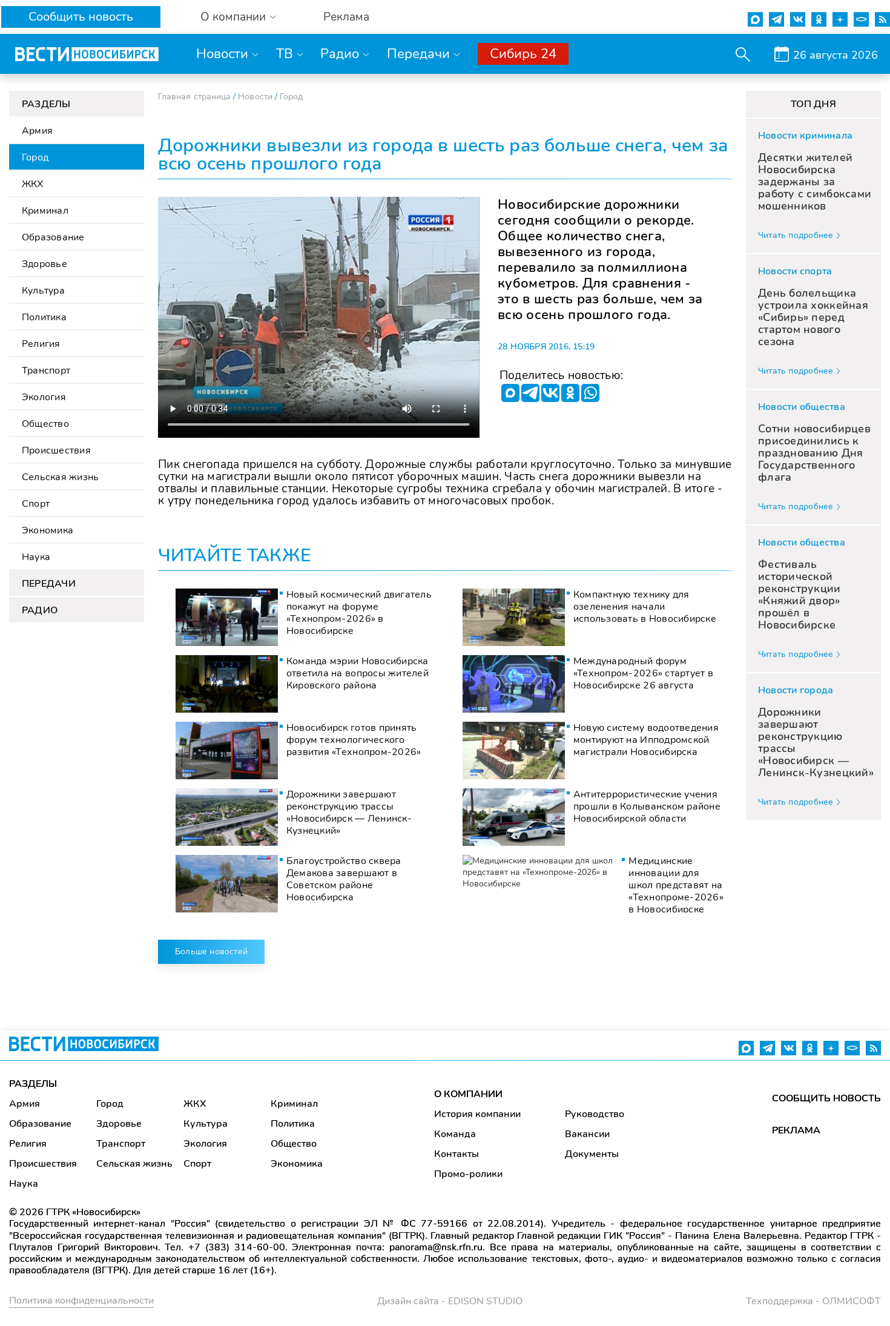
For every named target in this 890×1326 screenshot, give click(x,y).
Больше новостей (211, 951)
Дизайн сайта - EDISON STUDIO (449, 1301)
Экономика (47, 530)
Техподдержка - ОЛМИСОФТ (813, 1301)
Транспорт (46, 370)
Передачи (418, 54)
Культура (43, 290)
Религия (41, 344)
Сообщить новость (80, 16)
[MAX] (510, 393)
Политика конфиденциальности (81, 1300)
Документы (592, 1154)
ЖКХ (33, 184)
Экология (44, 397)
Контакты (456, 1154)
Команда (455, 1134)
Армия (37, 130)
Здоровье (44, 264)
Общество (45, 423)
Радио (339, 54)
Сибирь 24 (523, 54)
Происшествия (56, 450)
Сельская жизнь (60, 477)
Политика (44, 317)
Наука (36, 557)
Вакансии (587, 1134)
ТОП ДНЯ (813, 104)
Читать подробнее (795, 235)
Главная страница (194, 96)
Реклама (346, 17)
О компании (233, 17)
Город (35, 157)
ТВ (284, 54)
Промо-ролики (468, 1174)
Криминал (45, 210)
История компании (477, 1114)
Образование (53, 237)
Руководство (594, 1114)
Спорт (36, 503)
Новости (222, 54)
